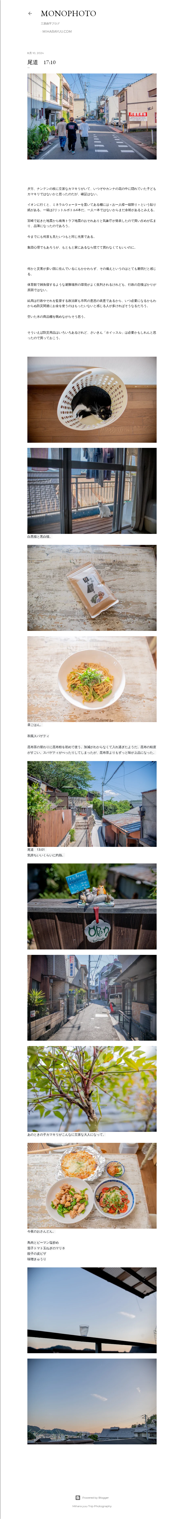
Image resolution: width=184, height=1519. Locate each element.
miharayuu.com (57, 32)
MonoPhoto (68, 13)
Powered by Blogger (95, 1497)
